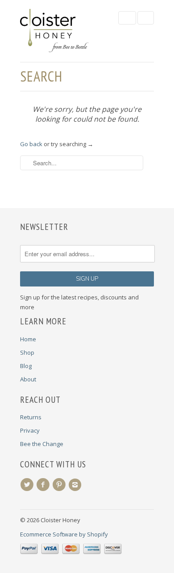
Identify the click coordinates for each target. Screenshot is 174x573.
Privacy (30, 430)
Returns (30, 417)
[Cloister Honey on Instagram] (76, 484)
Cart (145, 18)
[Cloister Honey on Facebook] (44, 484)
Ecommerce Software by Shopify (64, 534)
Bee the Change (41, 444)
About (28, 379)
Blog (26, 366)
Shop (27, 352)
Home (28, 339)
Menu (127, 18)
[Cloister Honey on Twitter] (28, 484)
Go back (31, 144)
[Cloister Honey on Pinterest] (60, 484)
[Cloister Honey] (64, 31)
